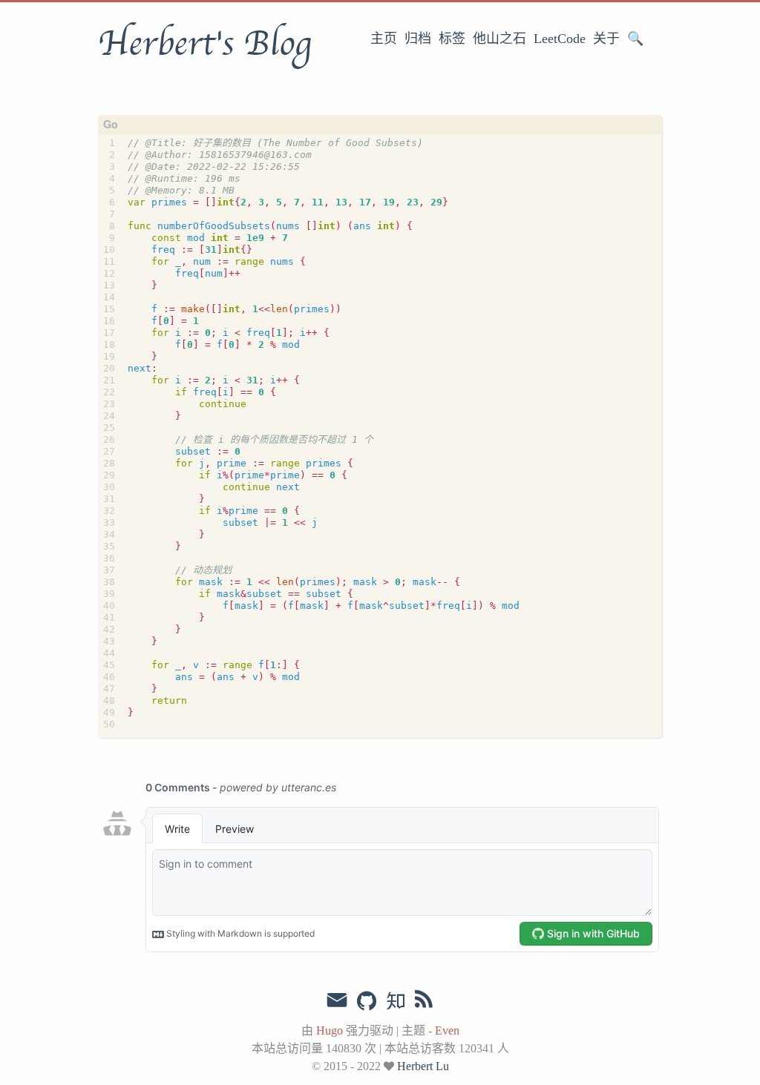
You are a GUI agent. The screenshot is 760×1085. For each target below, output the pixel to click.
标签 (452, 38)
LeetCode (560, 38)
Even (447, 1030)
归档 (417, 38)
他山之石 (499, 38)
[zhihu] (395, 1002)
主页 (383, 38)
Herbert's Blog (204, 44)
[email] (337, 1000)
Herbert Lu (423, 1066)
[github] (367, 1002)
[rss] (424, 1002)
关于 (606, 38)
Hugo (329, 1030)
